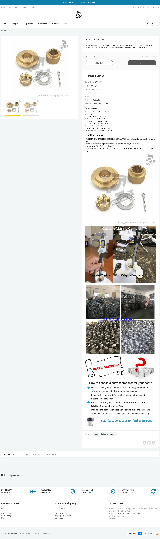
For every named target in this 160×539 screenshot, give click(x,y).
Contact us (56, 24)
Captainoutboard (13, 533)
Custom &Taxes (60, 508)
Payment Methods (61, 513)
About (24, 7)
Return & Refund (61, 511)
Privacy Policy (6, 516)
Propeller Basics (32, 454)
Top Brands (29, 24)
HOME (5, 24)
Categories (15, 24)
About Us (4, 508)
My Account (13, 7)
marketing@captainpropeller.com (147, 7)
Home (3, 7)
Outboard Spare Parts (109, 434)
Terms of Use (6, 511)
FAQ (2, 518)
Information (42, 24)
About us (67, 24)
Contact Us (34, 7)
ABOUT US (52, 454)
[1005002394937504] (39, 68)
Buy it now (142, 63)
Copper (95, 434)
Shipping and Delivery (63, 516)
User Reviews (10, 454)
